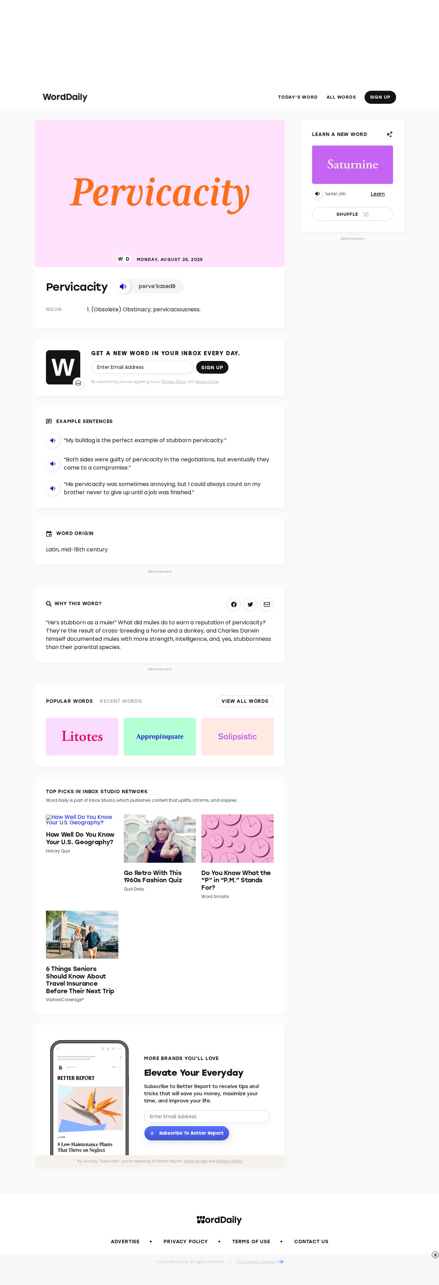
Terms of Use (206, 381)
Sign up (212, 367)
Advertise (125, 1241)
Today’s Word (298, 97)
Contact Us (311, 1241)
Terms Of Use (251, 1241)
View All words (245, 701)
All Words (341, 97)
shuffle (347, 214)
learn (378, 193)
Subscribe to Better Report (191, 1132)
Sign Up (380, 97)
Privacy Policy (174, 381)
